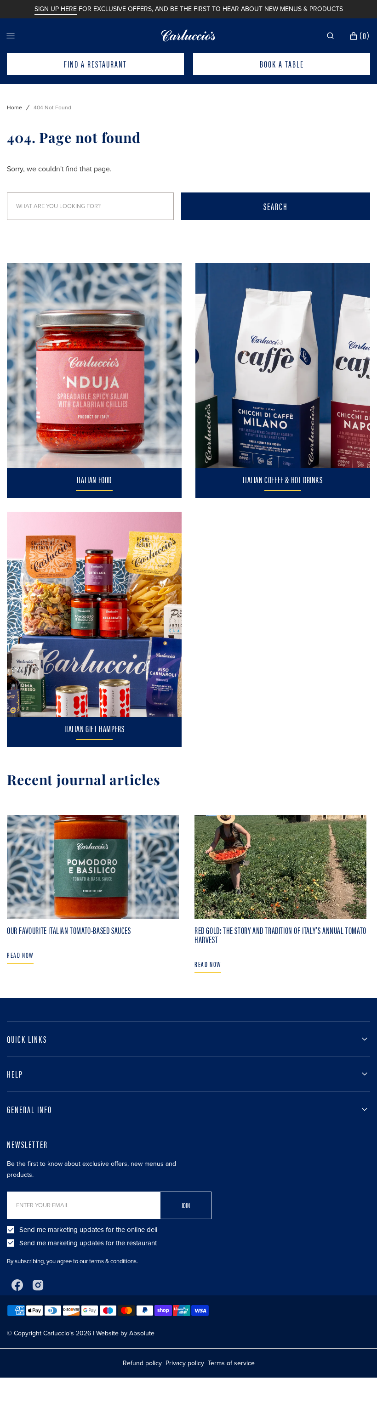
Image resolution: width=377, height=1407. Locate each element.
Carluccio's (58, 1333)
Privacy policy (185, 1363)
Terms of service (231, 1363)
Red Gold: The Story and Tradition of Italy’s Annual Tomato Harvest (280, 934)
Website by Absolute (125, 1333)
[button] (330, 36)
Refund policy (142, 1363)
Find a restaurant (95, 63)
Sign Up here (55, 9)
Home (14, 107)
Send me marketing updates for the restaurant (88, 1243)
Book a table (282, 63)
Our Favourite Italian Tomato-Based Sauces (69, 930)
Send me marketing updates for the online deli (88, 1230)
